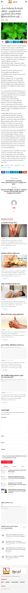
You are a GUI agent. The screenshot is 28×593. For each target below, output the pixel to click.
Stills (7, 20)
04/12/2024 (8, 360)
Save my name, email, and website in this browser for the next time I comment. (15, 456)
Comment (4, 417)
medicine (7, 165)
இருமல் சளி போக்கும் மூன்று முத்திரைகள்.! (12, 314)
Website (3, 449)
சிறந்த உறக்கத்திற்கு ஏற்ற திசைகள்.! (10, 283)
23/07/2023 (12, 20)
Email (3, 442)
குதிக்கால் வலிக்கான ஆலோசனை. (10, 253)
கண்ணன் (3, 238)
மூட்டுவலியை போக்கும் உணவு (9, 222)
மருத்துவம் (7, 5)
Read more (5, 248)
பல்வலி (22, 165)
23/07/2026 (9, 268)
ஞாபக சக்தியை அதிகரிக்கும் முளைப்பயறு (12, 345)
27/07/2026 (9, 238)
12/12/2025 (8, 299)
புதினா (9, 167)
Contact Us (22, 582)
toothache (17, 165)
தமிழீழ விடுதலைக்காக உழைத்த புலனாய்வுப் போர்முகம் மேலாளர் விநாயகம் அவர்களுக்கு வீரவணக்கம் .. (17, 491)
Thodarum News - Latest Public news (12, 576)
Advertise (8, 582)
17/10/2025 (8, 329)
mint (12, 165)
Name (3, 436)
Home (2, 5)
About (2, 582)
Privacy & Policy (14, 582)
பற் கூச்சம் (4, 167)
